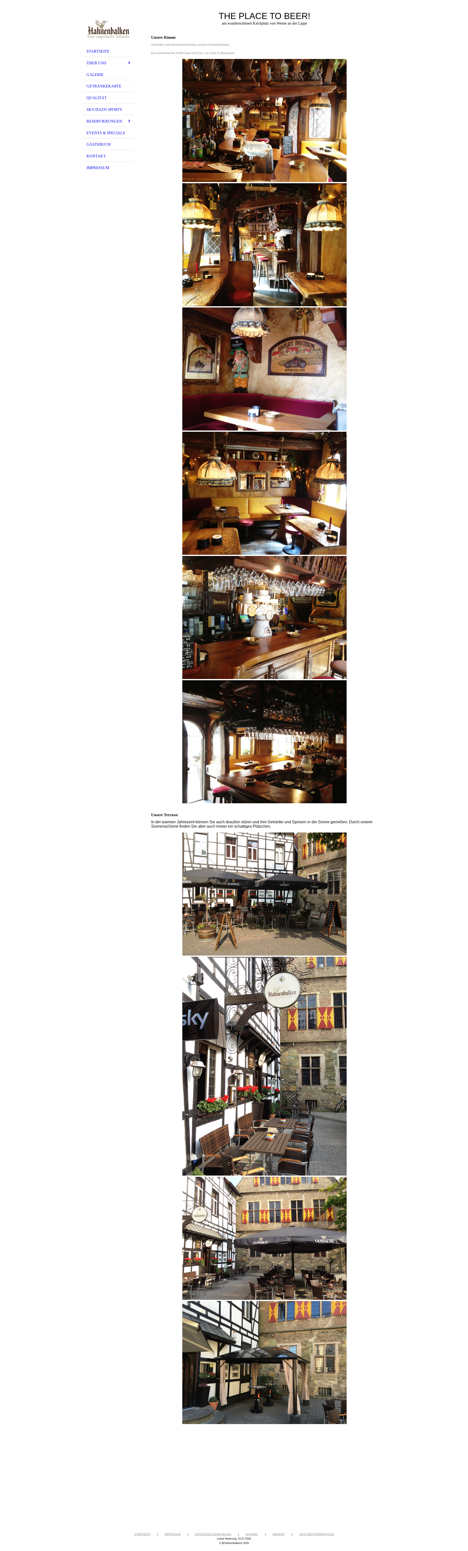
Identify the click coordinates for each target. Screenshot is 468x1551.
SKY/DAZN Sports (104, 109)
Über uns (96, 63)
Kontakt (96, 156)
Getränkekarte (104, 86)
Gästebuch (99, 144)
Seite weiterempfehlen (316, 1534)
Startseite (98, 51)
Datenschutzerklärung (213, 1534)
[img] (108, 25)
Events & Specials (106, 133)
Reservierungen (104, 121)
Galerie (95, 75)
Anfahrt (279, 1534)
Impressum (98, 168)
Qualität (97, 98)
